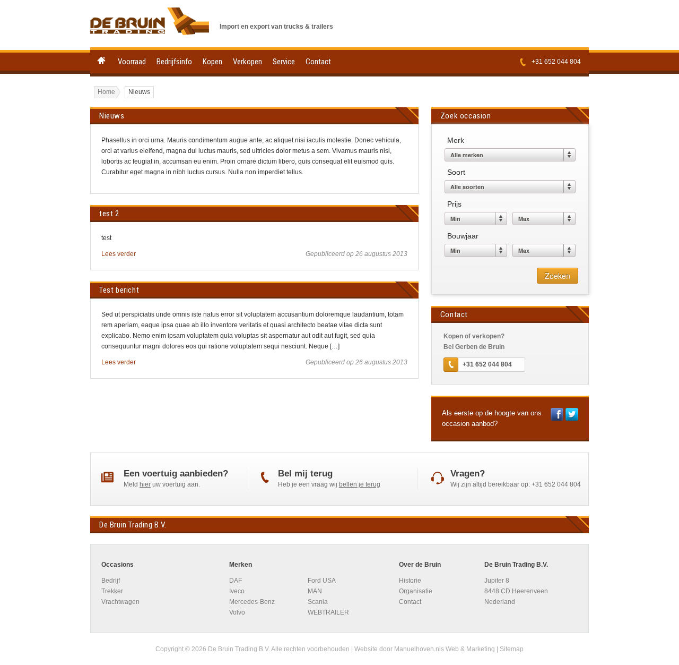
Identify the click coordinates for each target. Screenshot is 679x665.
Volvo (237, 612)
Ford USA (322, 580)
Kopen (212, 61)
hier (145, 484)
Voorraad (132, 61)
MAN (315, 591)
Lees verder (118, 254)
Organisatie (415, 591)
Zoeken (557, 275)
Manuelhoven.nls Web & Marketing (444, 649)
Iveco (237, 591)
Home (101, 60)
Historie (410, 580)
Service (284, 61)
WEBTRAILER (328, 612)
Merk (455, 140)
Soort (456, 172)
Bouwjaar (462, 236)
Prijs (454, 204)
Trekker (112, 591)
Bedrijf (110, 580)
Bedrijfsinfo (174, 61)
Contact (318, 61)
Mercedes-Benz (252, 602)
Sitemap (512, 649)
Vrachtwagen (120, 602)
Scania (318, 602)
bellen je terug (359, 484)
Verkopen (247, 61)
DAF (235, 580)
